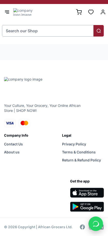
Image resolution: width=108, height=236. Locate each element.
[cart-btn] (79, 12)
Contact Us (13, 144)
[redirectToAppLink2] (87, 207)
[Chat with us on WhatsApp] (95, 223)
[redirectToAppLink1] (87, 193)
